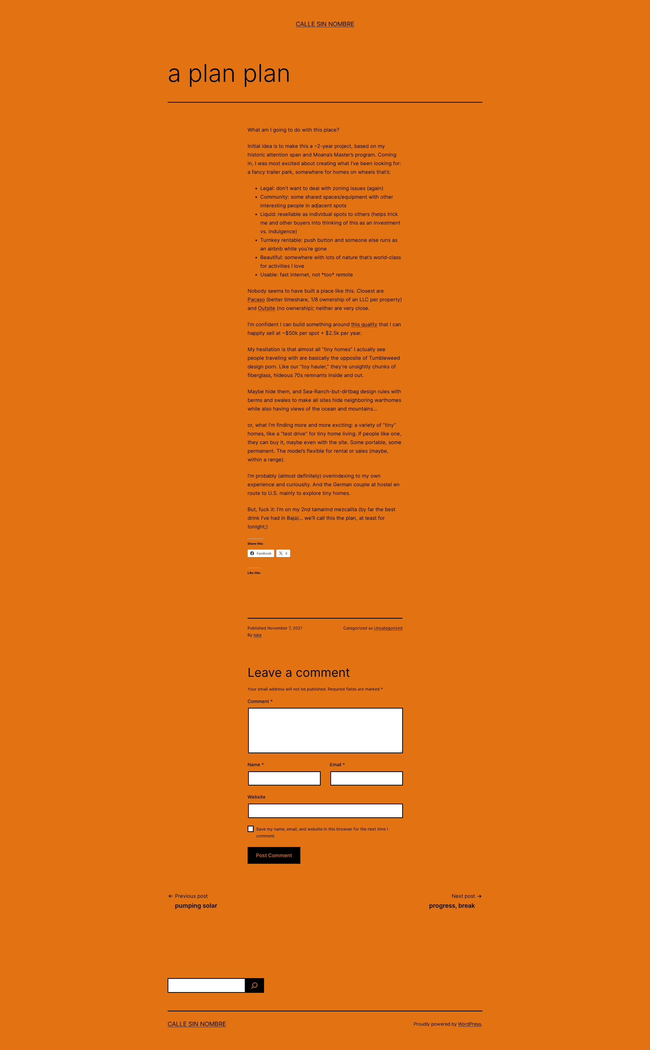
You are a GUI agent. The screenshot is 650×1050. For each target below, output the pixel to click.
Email (337, 764)
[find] (254, 985)
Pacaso (256, 299)
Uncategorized (388, 628)
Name (256, 764)
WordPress (469, 1024)
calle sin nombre (325, 24)
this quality (364, 324)
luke (258, 634)
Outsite (266, 308)
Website (257, 797)
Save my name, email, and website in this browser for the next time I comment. (322, 832)
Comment (260, 701)
